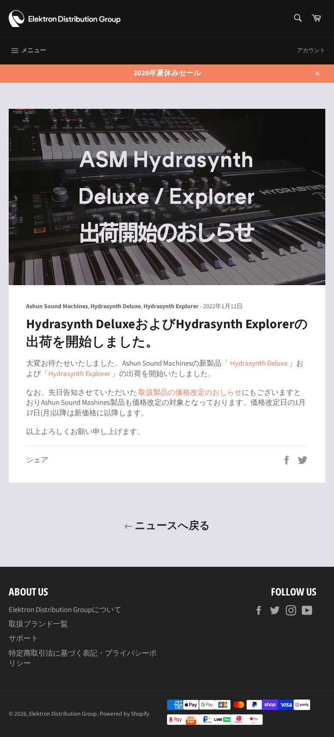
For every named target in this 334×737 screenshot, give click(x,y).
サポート (23, 638)
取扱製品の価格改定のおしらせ (190, 392)
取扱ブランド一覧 (38, 624)
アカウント (311, 50)
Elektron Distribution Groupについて (65, 610)
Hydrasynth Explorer (79, 374)
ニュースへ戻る (171, 525)
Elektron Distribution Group (63, 714)
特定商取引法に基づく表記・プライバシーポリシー (83, 658)
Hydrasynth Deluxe (258, 363)
